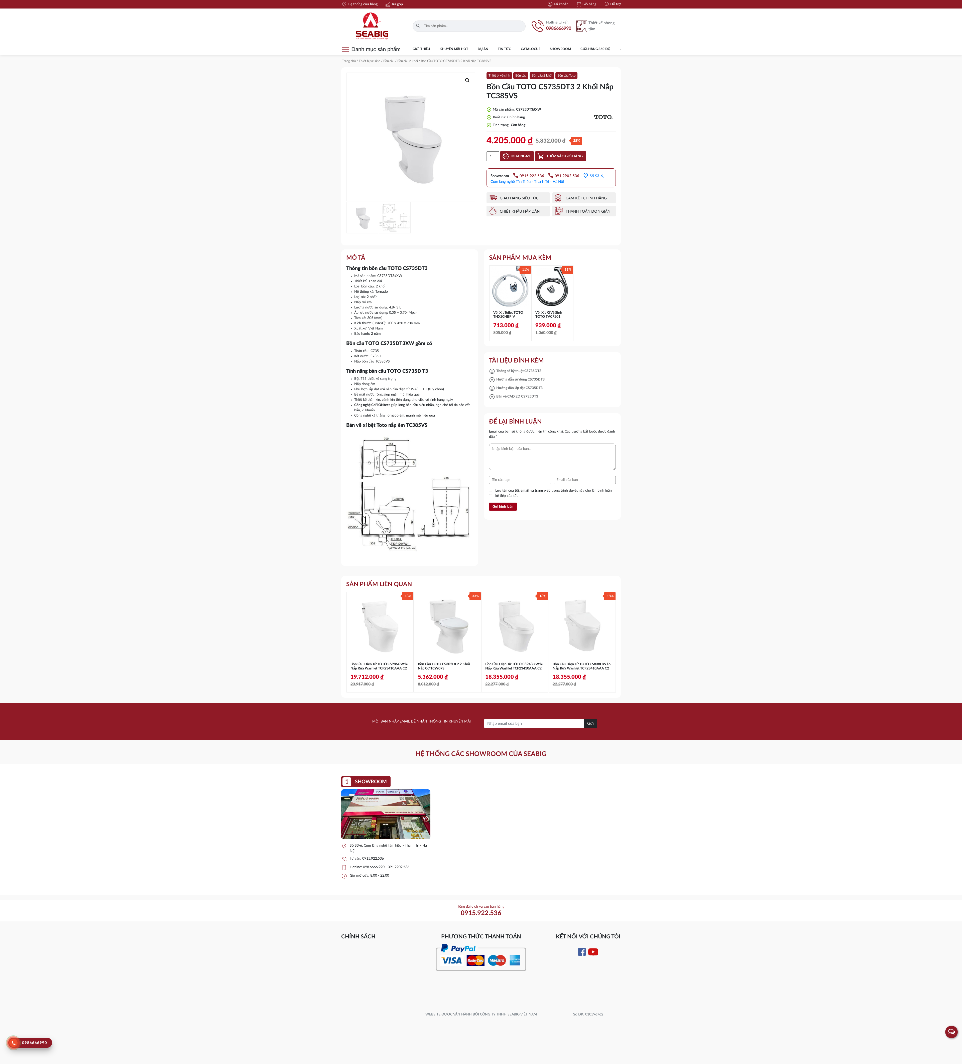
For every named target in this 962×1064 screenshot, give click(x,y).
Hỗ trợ (612, 4)
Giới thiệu (421, 49)
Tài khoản (557, 4)
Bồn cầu (388, 61)
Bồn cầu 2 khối (407, 61)
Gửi (590, 724)
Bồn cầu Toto (566, 75)
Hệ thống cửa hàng (359, 4)
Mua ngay (520, 156)
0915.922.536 (373, 858)
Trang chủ (349, 61)
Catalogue (530, 49)
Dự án (483, 49)
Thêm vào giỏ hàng (564, 156)
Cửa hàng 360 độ (595, 49)
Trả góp (394, 4)
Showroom (560, 49)
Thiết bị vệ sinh (369, 61)
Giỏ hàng (586, 4)
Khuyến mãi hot (454, 49)
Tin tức (504, 49)
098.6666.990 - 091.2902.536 (386, 867)
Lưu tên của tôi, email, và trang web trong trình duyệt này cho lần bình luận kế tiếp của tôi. (553, 493)
